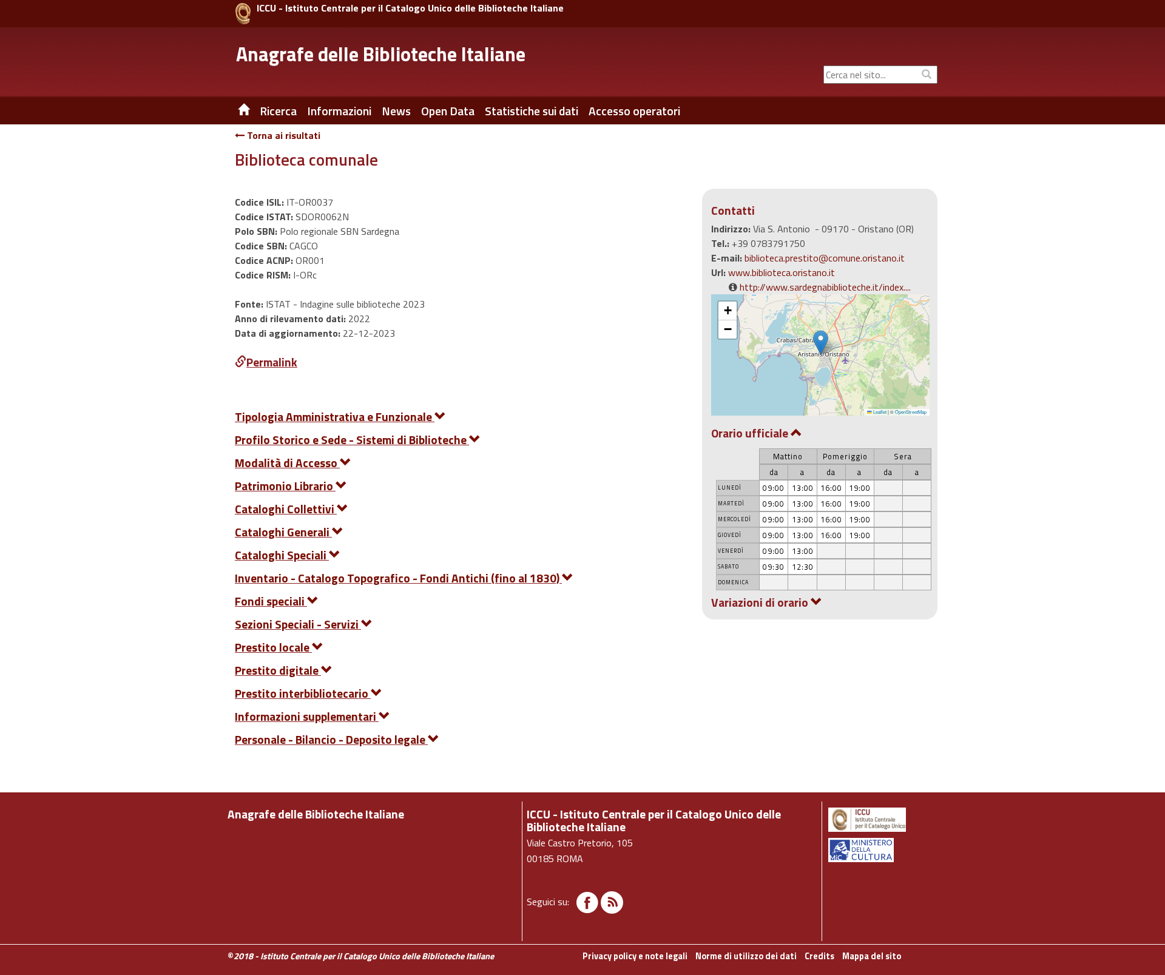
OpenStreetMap (911, 411)
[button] (820, 342)
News (396, 111)
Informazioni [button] (339, 111)
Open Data (447, 111)
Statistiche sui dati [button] (531, 111)
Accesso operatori (634, 111)
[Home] (235, 111)
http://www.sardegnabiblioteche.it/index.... (825, 287)
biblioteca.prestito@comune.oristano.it (825, 258)
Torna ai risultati (282, 135)
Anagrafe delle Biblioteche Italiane (380, 54)
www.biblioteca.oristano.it (781, 272)
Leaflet (879, 411)
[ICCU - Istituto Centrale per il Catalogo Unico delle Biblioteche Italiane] (243, 13)
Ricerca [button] (278, 111)
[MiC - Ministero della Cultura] (882, 850)
